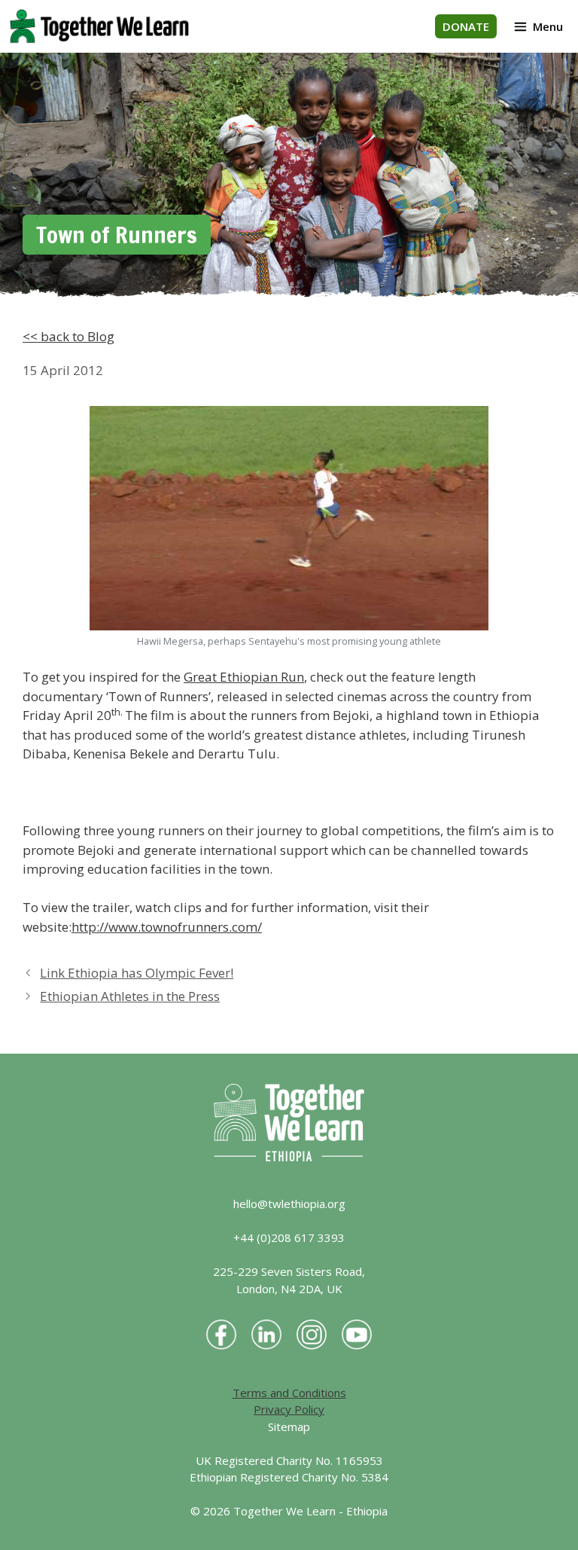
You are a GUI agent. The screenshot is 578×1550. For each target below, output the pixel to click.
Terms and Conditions (289, 1392)
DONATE (466, 26)
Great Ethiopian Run (244, 676)
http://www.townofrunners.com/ (166, 926)
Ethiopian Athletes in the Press (130, 996)
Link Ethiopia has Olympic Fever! (136, 972)
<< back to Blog (68, 336)
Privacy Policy (289, 1409)
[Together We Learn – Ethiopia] (99, 26)
